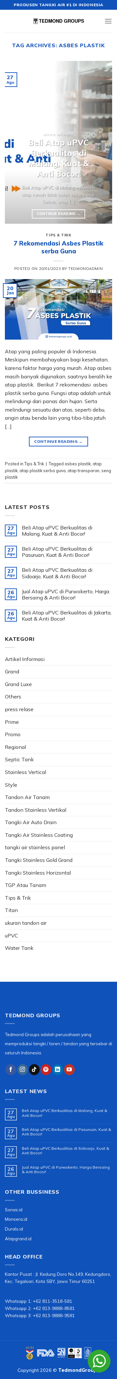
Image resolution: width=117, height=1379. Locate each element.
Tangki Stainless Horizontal (38, 872)
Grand (12, 671)
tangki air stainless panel (35, 847)
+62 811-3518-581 (52, 1301)
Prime (12, 722)
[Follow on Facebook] (11, 1069)
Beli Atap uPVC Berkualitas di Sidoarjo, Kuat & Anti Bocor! (57, 573)
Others (13, 696)
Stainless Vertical (25, 772)
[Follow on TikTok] (34, 1069)
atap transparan (83, 470)
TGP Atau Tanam (25, 885)
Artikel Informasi (25, 659)
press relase (19, 709)
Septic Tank (19, 759)
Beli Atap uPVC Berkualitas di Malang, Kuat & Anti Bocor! (57, 531)
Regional (15, 747)
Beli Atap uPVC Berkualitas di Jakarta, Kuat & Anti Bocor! (66, 616)
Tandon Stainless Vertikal (35, 810)
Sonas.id (13, 1209)
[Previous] (15, 142)
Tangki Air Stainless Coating (39, 835)
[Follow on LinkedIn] (57, 1069)
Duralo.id (14, 1228)
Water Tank (19, 948)
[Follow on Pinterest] (46, 1069)
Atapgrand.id (18, 1238)
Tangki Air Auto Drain (31, 822)
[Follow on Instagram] (22, 1069)
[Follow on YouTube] (69, 1069)
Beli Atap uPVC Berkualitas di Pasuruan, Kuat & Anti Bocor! (57, 552)
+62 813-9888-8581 (54, 1308)
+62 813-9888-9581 (54, 1315)
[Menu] (108, 21)
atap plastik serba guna (43, 470)
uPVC (11, 935)
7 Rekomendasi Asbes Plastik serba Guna (58, 247)
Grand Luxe (18, 684)
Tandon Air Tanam (27, 797)
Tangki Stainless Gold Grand (38, 860)
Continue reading (59, 213)
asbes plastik (78, 463)
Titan (11, 910)
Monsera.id (16, 1219)
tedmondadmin (85, 268)
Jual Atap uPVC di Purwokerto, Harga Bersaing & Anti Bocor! (65, 594)
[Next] (102, 142)
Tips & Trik (58, 235)
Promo (12, 734)
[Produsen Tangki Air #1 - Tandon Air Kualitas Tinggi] (58, 21)
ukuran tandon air (25, 923)
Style (11, 784)
